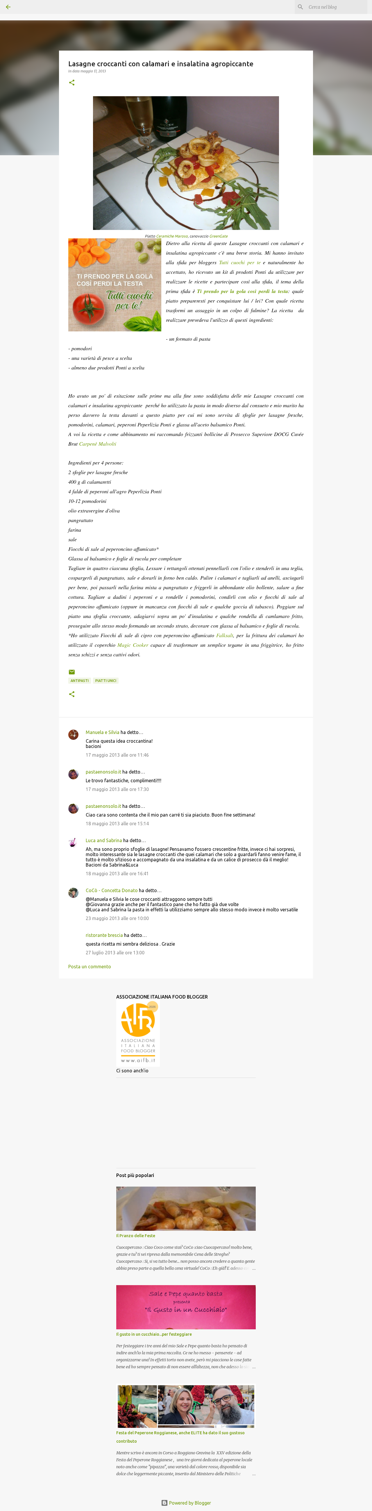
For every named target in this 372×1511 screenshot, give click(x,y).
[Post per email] (71, 674)
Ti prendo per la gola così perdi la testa (242, 291)
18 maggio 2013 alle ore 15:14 (117, 823)
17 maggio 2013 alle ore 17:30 (117, 789)
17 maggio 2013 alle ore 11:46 (117, 755)
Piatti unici (105, 681)
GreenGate (218, 236)
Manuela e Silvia (102, 732)
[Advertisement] (186, 1123)
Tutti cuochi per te (239, 262)
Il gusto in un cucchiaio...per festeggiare (154, 1334)
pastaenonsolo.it (103, 771)
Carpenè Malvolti (97, 443)
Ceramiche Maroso (172, 236)
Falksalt (224, 635)
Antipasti (80, 681)
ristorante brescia (104, 935)
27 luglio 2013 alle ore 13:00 (115, 952)
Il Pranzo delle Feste (135, 1235)
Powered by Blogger (189, 1502)
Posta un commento (89, 966)
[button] (71, 83)
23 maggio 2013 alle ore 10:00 (117, 918)
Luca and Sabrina (104, 840)
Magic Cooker (132, 644)
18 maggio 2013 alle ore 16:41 (117, 873)
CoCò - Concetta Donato (112, 890)
